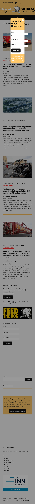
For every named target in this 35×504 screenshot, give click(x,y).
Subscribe (15, 50)
